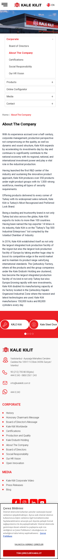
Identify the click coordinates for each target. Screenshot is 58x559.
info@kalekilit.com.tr (20, 383)
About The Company (21, 52)
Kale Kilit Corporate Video (20, 480)
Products (11, 82)
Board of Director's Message (21, 422)
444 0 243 (15, 375)
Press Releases (14, 485)
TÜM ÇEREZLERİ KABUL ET (29, 553)
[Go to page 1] (25, 334)
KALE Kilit (16, 324)
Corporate (12, 39)
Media (9, 96)
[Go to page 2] (28, 334)
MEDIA (7, 472)
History (10, 413)
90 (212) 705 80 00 (20, 372)
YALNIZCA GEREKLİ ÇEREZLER (29, 544)
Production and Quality (18, 435)
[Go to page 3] (30, 334)
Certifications (16, 59)
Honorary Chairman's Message (22, 417)
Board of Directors (19, 46)
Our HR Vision (16, 73)
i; (24, 502)
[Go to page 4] (33, 334)
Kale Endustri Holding (17, 440)
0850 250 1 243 (29, 375)
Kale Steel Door (48, 324)
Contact (10, 103)
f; (16, 502)
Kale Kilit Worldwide (16, 426)
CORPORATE (11, 404)
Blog (8, 489)
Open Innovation (15, 463)
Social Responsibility (20, 66)
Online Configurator (16, 89)
